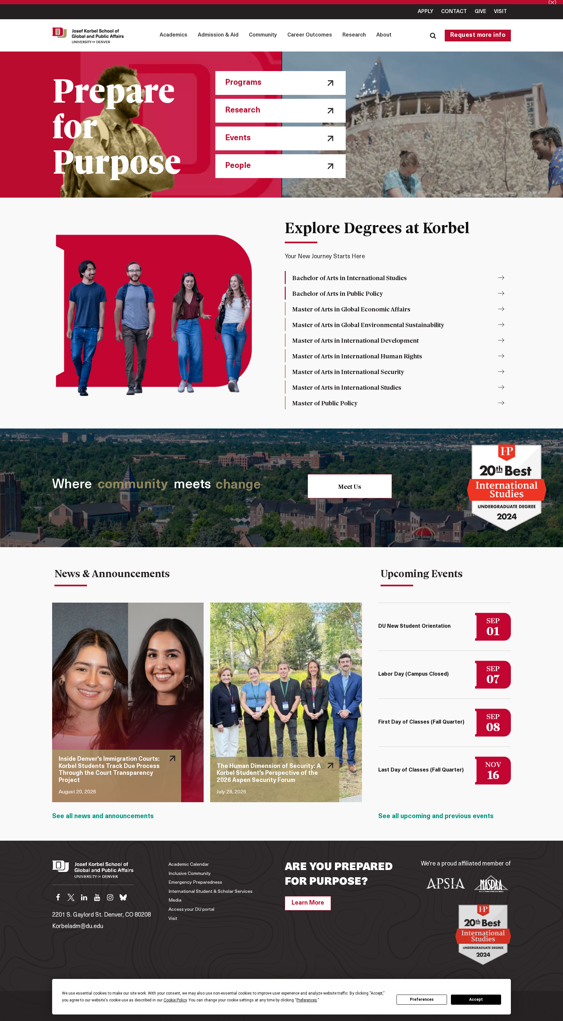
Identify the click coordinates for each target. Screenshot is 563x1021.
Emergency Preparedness (195, 882)
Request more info (478, 35)
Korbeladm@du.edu (77, 927)
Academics (173, 35)
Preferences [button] (306, 1000)
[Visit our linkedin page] (84, 897)
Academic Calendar (188, 864)
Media (174, 900)
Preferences (422, 999)
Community (263, 35)
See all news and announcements (103, 816)
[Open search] (433, 35)
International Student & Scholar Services (210, 891)
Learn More (308, 903)
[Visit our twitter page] (71, 897)
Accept (476, 999)
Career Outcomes (309, 35)
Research (354, 35)
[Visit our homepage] (93, 872)
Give (480, 11)
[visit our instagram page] (110, 897)
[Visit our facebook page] (58, 897)
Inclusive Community (189, 873)
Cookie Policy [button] (175, 1000)
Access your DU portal (191, 909)
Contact (454, 11)
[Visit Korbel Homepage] (89, 35)
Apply (425, 11)
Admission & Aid (218, 35)
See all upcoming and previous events (436, 816)
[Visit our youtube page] (97, 897)
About (384, 35)
